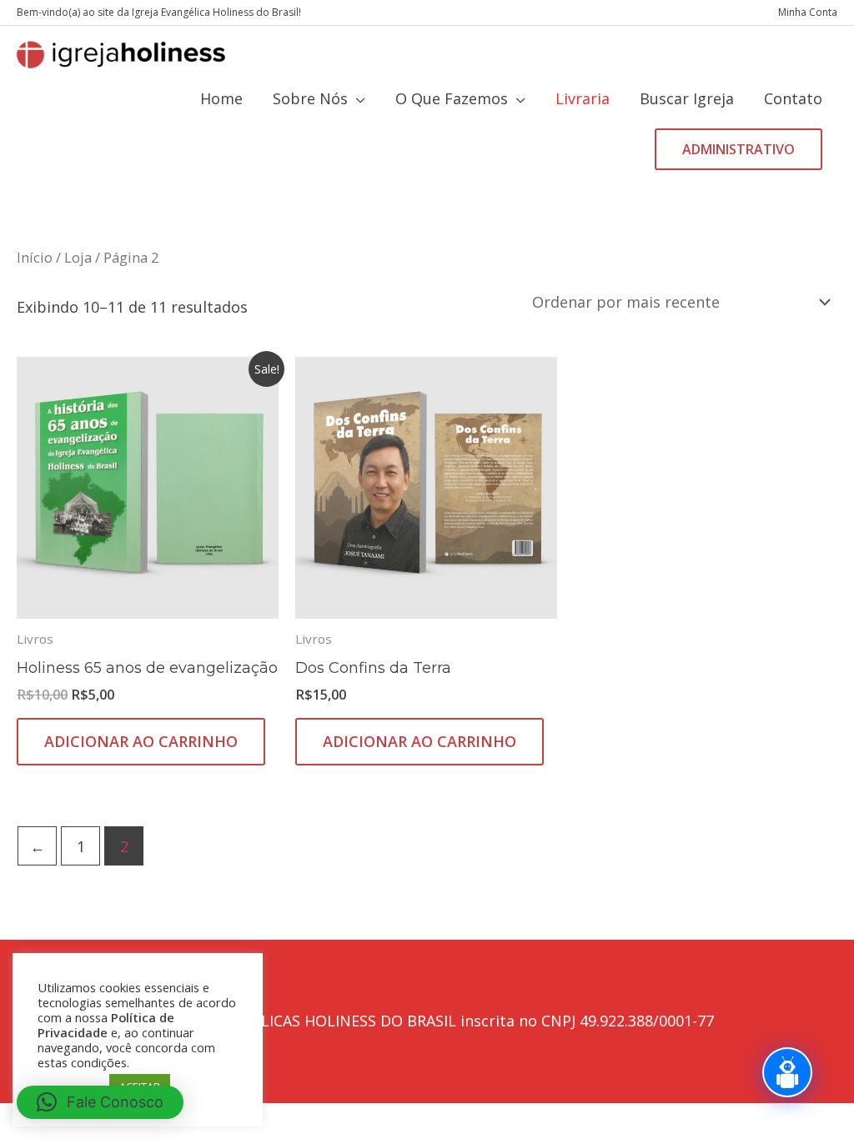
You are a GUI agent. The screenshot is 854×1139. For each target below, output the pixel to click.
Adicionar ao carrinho (141, 741)
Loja (78, 257)
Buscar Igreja (687, 98)
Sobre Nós (310, 98)
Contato (793, 98)
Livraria (582, 98)
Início (35, 257)
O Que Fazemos (451, 98)
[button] (738, 149)
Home (221, 98)
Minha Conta (807, 12)
